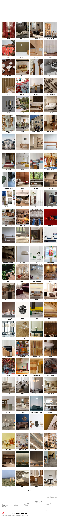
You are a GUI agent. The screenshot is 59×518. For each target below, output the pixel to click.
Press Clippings (26, 503)
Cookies (3, 515)
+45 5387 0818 (37, 502)
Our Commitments (5, 505)
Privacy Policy (7, 515)
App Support (48, 504)
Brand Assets (26, 504)
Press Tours (26, 505)
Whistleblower (4, 506)
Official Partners (4, 503)
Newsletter (4, 504)
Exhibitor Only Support (50, 503)
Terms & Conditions (12, 515)
